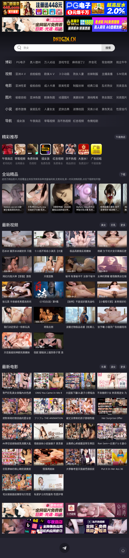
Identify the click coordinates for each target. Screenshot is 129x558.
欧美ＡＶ (49, 74)
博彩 (8, 62)
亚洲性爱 (20, 86)
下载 (123, 174)
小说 (8, 109)
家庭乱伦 (35, 109)
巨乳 (113, 225)
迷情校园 (78, 109)
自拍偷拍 (35, 74)
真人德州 (35, 62)
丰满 (103, 366)
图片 (8, 97)
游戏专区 (64, 62)
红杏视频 (78, 121)
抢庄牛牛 (121, 62)
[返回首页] (123, 551)
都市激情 (20, 109)
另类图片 (121, 97)
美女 (103, 225)
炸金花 (93, 62)
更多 (123, 225)
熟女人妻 (78, 74)
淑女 (113, 366)
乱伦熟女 (107, 86)
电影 (8, 85)
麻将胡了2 (78, 62)
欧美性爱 (64, 86)
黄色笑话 (107, 109)
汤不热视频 (64, 121)
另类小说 (92, 109)
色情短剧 (92, 121)
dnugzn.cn (64, 39)
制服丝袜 (78, 86)
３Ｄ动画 (64, 74)
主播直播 (107, 74)
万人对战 (49, 62)
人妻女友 (49, 109)
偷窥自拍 (20, 97)
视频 (8, 74)
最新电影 (10, 366)
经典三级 (92, 86)
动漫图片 (64, 97)
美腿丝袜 (78, 97)
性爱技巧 (121, 109)
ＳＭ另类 (121, 74)
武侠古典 (64, 109)
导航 (8, 121)
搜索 (108, 48)
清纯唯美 (92, 97)
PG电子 (20, 62)
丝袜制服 (92, 74)
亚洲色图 (35, 97)
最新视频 (10, 225)
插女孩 (21, 121)
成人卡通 (49, 86)
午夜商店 (35, 121)
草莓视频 (49, 121)
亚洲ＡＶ (20, 74)
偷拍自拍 (35, 86)
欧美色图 (49, 97)
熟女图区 (107, 97)
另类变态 (121, 86)
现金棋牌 (107, 62)
